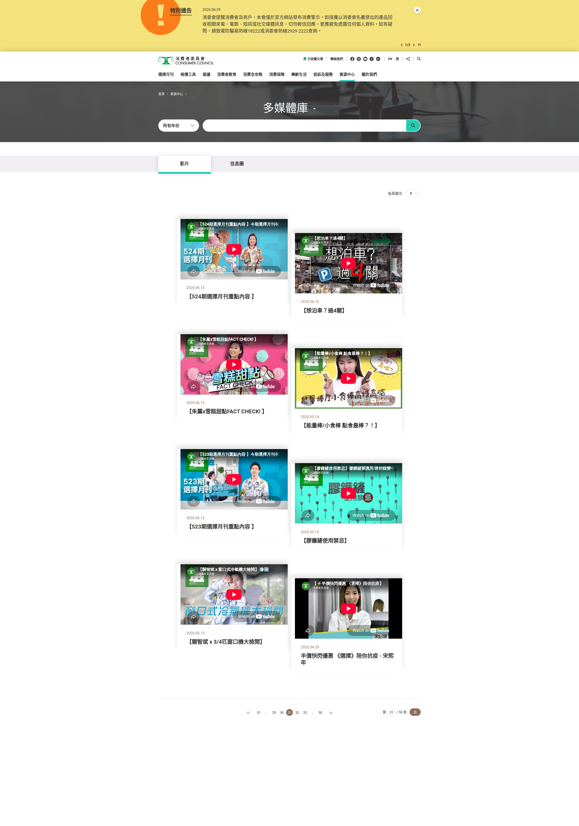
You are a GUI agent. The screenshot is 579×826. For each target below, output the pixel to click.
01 (259, 712)
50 (320, 712)
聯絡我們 (336, 59)
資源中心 (176, 94)
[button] (401, 44)
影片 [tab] (184, 164)
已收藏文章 (315, 59)
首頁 (161, 94)
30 (282, 712)
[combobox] (178, 125)
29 (274, 712)
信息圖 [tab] (237, 164)
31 (289, 712)
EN (390, 59)
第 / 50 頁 (395, 712)
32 (297, 712)
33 (305, 712)
